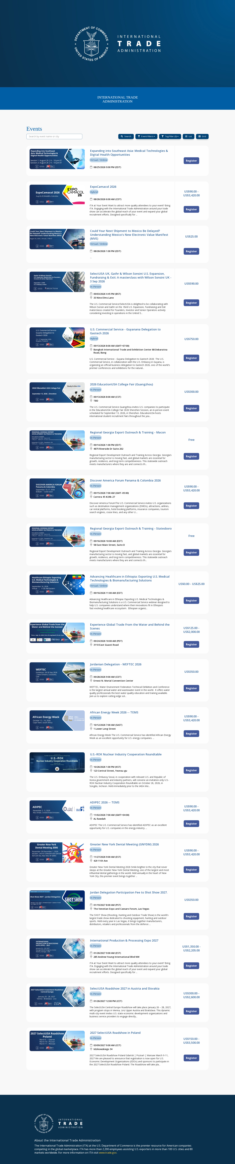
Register (191, 160)
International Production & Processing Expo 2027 (124, 940)
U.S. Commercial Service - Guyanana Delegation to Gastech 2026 (125, 331)
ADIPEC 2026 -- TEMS (104, 802)
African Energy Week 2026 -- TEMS (114, 712)
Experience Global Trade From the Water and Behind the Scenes (130, 626)
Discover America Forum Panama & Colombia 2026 (125, 480)
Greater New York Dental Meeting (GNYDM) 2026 (124, 844)
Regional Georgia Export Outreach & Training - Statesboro (131, 528)
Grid (203, 136)
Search (127, 136)
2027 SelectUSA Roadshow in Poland (115, 1033)
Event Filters (147, 136)
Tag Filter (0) (170, 136)
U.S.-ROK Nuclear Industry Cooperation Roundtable (126, 754)
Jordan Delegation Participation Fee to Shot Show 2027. (128, 892)
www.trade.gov (108, 1152)
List (190, 136)
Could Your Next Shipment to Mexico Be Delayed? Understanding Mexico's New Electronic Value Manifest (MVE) (129, 234)
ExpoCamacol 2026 (103, 187)
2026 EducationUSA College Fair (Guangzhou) (121, 384)
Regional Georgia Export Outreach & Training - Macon (128, 432)
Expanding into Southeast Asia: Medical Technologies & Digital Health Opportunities (129, 152)
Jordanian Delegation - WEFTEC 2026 (115, 664)
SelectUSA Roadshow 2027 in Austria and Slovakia (125, 988)
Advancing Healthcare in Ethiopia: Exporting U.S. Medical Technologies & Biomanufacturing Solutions (130, 578)
